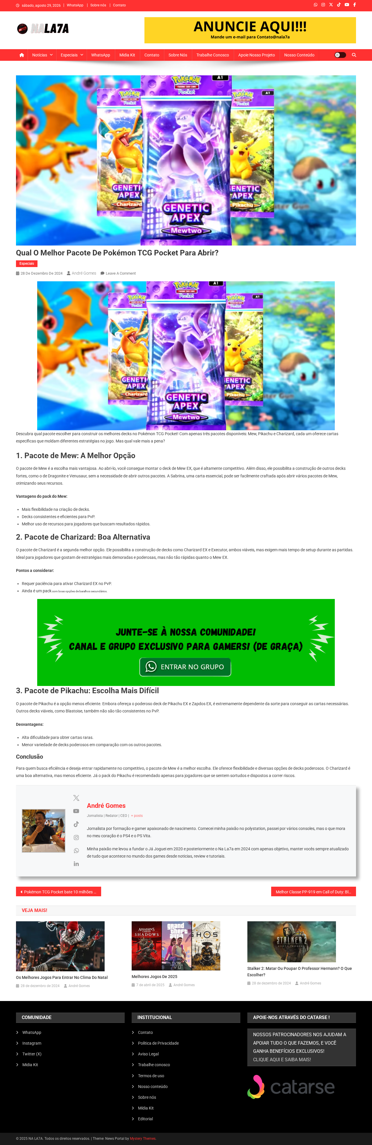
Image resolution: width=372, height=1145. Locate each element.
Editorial (145, 1118)
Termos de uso (151, 1075)
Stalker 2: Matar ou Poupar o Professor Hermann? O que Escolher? (299, 971)
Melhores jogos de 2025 (154, 976)
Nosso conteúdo (299, 55)
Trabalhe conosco (212, 55)
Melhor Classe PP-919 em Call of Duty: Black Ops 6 (316, 892)
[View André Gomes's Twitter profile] (76, 798)
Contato (119, 5)
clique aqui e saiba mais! (282, 1059)
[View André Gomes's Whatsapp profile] (76, 851)
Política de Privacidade (158, 1043)
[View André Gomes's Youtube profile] (76, 811)
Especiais (69, 55)
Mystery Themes (142, 1139)
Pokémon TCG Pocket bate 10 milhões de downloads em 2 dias (62, 892)
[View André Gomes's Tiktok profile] (76, 824)
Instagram (31, 1043)
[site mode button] (340, 55)
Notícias (39, 55)
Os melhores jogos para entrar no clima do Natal (62, 977)
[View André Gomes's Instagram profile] (76, 837)
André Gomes (84, 273)
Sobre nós (98, 5)
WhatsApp (75, 5)
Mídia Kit (146, 1108)
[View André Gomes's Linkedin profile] (76, 864)
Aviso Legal (148, 1054)
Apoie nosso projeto (256, 55)
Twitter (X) (32, 1054)
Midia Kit (127, 55)
